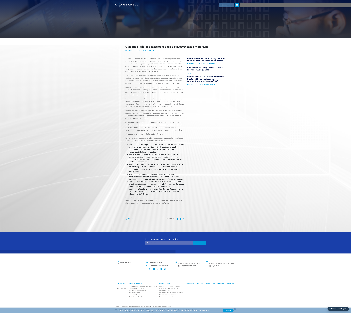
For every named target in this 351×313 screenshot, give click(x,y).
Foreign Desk (210, 283)
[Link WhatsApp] (158, 269)
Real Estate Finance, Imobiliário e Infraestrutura (171, 292)
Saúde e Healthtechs (164, 290)
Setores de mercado (165, 283)
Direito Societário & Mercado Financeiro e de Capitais (143, 286)
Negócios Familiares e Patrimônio (167, 294)
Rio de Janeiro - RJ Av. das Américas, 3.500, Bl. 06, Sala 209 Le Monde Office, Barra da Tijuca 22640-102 (189, 264)
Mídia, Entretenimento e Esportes (167, 296)
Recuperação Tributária (135, 294)
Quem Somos (121, 283)
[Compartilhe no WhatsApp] (177, 219)
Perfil (118, 286)
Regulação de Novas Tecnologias (137, 290)
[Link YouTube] (154, 269)
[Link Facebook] (147, 269)
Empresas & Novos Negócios (136, 288)
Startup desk (190, 283)
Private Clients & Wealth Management (138, 296)
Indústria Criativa (163, 299)
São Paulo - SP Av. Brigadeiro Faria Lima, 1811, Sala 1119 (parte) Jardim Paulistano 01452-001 (221, 264)
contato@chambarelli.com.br (159, 265)
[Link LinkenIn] (165, 269)
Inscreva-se (199, 243)
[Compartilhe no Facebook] (180, 219)
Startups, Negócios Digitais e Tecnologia (169, 286)
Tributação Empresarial (135, 292)
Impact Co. (220, 283)
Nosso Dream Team (121, 288)
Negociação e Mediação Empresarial (138, 299)
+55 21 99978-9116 (155, 262)
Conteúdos (230, 283)
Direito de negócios (135, 283)
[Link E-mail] (161, 269)
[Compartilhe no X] (183, 219)
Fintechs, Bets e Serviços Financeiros (168, 288)
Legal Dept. (200, 283)
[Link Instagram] (150, 269)
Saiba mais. (206, 310)
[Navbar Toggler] (237, 5)
